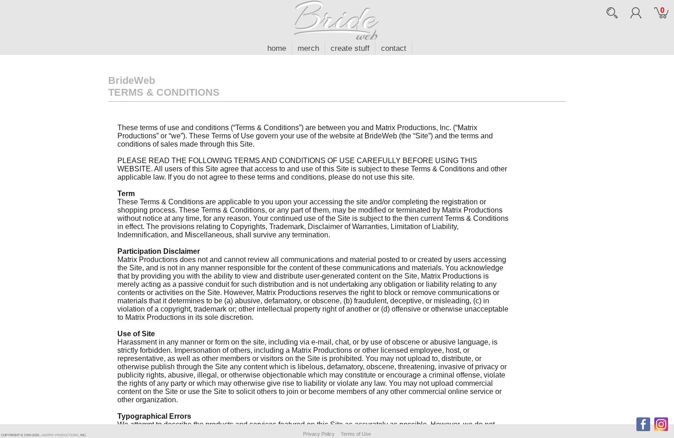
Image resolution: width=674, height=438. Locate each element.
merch (308, 48)
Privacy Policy (319, 434)
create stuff (350, 48)
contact (393, 48)
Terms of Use (356, 434)
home (276, 48)
